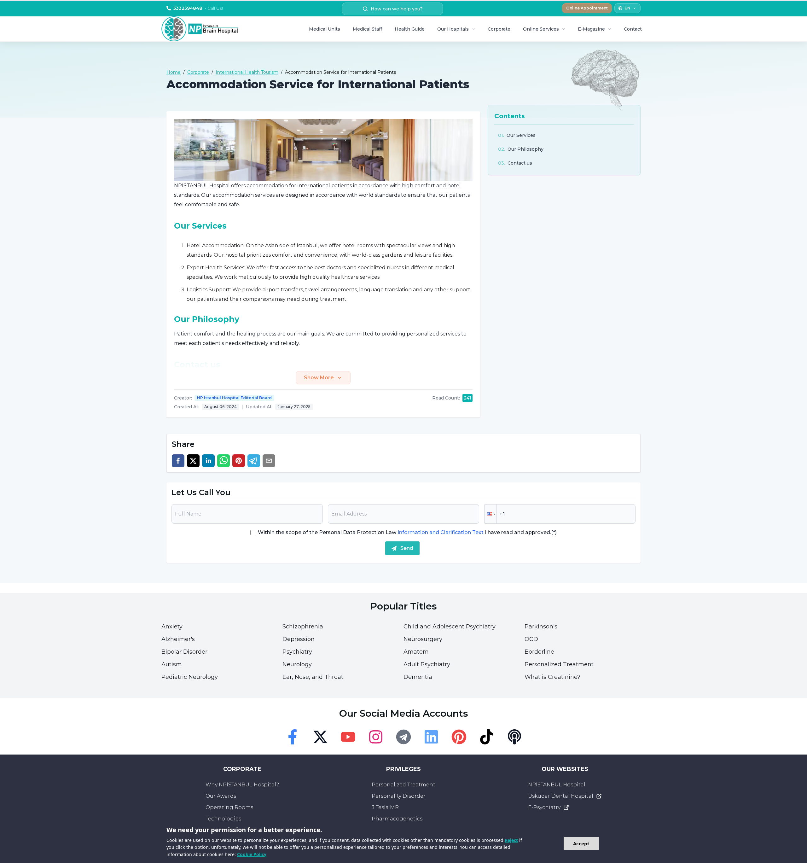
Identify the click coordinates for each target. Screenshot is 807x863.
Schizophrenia (302, 626)
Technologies (223, 819)
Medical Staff (367, 29)
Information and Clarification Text (440, 532)
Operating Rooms (229, 807)
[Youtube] (348, 736)
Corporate (499, 29)
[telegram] (253, 460)
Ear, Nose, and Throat (312, 676)
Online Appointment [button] (587, 8)
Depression (298, 639)
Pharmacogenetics (397, 819)
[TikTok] (486, 736)
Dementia (418, 676)
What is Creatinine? (552, 676)
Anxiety (172, 626)
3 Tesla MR (385, 807)
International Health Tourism (247, 72)
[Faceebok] (292, 736)
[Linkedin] (431, 736)
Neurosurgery (423, 639)
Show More (319, 378)
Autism (171, 664)
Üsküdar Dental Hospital (560, 796)
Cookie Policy (251, 854)
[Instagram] (375, 736)
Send (406, 548)
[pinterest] (238, 460)
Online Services (541, 29)
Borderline (539, 651)
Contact (633, 29)
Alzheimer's (178, 639)
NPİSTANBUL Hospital (556, 785)
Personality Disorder (399, 796)
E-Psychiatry (544, 807)
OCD (531, 639)
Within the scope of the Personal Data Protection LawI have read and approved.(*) (407, 532)
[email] (269, 460)
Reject (511, 840)
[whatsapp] (223, 460)
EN (627, 8)
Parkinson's (541, 626)
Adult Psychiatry (427, 664)
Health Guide (410, 29)
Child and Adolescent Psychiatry (450, 626)
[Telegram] (403, 736)
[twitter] (193, 460)
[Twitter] (320, 736)
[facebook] (178, 460)
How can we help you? (397, 9)
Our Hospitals (453, 29)
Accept (581, 843)
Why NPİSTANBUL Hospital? (242, 785)
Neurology (297, 664)
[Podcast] (514, 736)
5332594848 (198, 8)
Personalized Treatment (559, 664)
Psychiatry (297, 651)
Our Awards (221, 796)
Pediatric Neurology (189, 676)
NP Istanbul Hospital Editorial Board (234, 397)
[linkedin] (208, 460)
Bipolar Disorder (184, 651)
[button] (490, 513)
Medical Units (324, 29)
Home (173, 72)
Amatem (416, 651)
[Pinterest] (459, 736)
